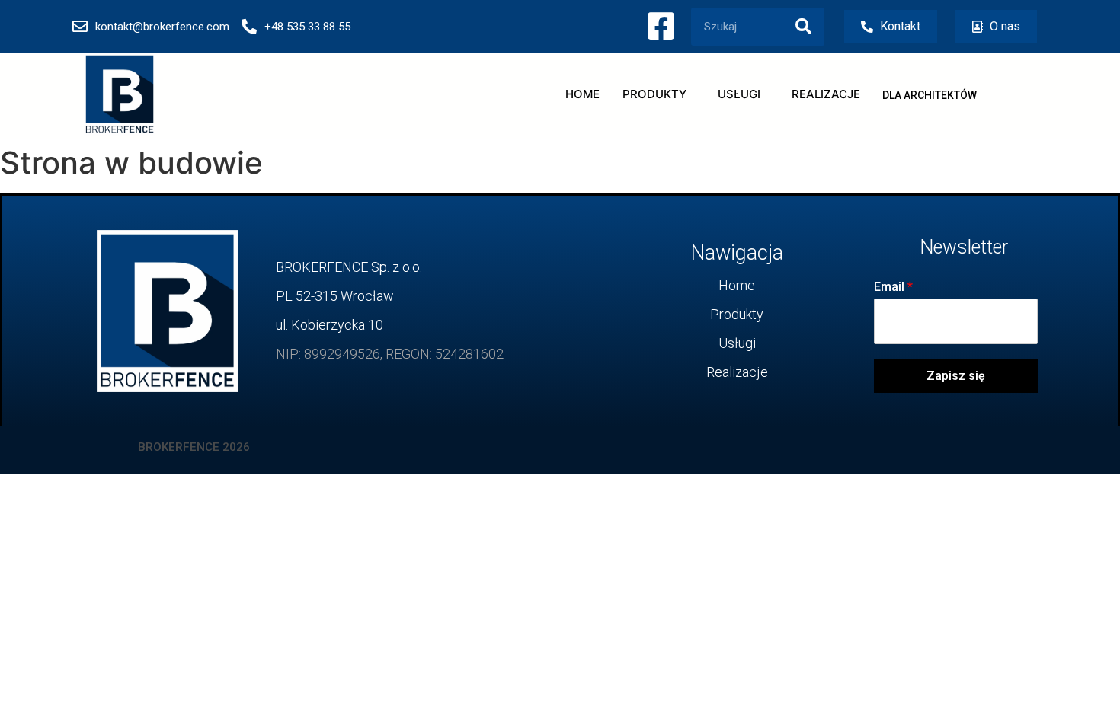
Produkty (654, 94)
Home (582, 94)
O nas (1003, 26)
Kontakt (898, 26)
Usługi (739, 94)
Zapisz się (955, 376)
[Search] (803, 27)
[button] (929, 95)
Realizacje (826, 94)
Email (893, 286)
